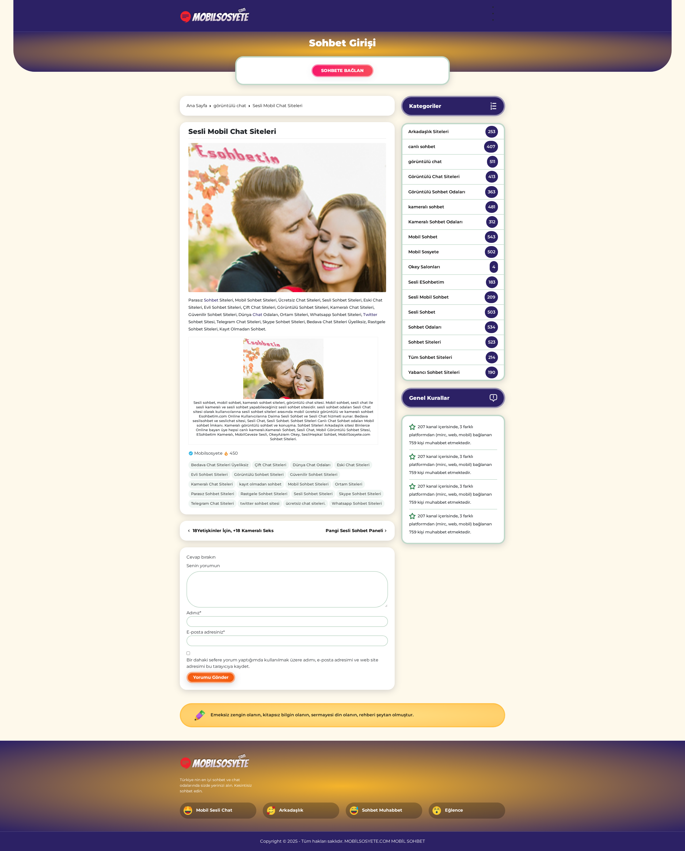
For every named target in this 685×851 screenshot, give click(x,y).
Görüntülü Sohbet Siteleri (259, 474)
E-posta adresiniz (206, 632)
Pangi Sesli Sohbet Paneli (354, 530)
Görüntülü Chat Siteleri (451, 176)
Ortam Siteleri (348, 484)
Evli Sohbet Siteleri (209, 474)
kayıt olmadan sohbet (260, 484)
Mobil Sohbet (451, 236)
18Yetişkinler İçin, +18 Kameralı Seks (232, 530)
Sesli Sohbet (451, 312)
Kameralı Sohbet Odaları (451, 221)
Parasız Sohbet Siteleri (212, 493)
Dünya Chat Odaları (311, 464)
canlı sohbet (451, 146)
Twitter (370, 314)
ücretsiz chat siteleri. (305, 503)
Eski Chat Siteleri (353, 464)
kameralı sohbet (451, 206)
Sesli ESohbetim (451, 282)
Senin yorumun (203, 565)
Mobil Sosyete (451, 251)
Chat (257, 314)
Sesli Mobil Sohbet (451, 297)
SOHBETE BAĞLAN (342, 70)
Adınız (194, 612)
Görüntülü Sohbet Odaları (451, 191)
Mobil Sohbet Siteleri (308, 484)
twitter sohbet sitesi (259, 503)
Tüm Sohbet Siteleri (451, 357)
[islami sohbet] (214, 16)
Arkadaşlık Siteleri (451, 131)
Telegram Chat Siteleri (212, 503)
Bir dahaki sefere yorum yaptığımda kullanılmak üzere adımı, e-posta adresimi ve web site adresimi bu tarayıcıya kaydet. (282, 663)
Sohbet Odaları (451, 327)
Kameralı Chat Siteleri (212, 484)
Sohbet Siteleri (451, 342)
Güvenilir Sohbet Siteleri (313, 474)
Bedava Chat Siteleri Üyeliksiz (219, 464)
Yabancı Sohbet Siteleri (451, 372)
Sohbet (211, 300)
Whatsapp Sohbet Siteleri (357, 503)
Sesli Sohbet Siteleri (313, 493)
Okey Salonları (451, 266)
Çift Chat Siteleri (270, 464)
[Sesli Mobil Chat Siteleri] (287, 217)
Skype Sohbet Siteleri (360, 493)
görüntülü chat (451, 161)
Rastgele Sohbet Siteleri (264, 493)
